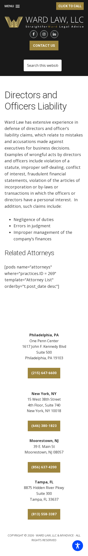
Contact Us (44, 46)
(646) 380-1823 (44, 426)
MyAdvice (67, 535)
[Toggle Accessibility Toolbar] (77, 546)
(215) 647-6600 (44, 373)
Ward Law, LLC (46, 535)
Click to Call (69, 6)
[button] (12, 6)
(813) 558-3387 (44, 514)
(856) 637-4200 (44, 467)
